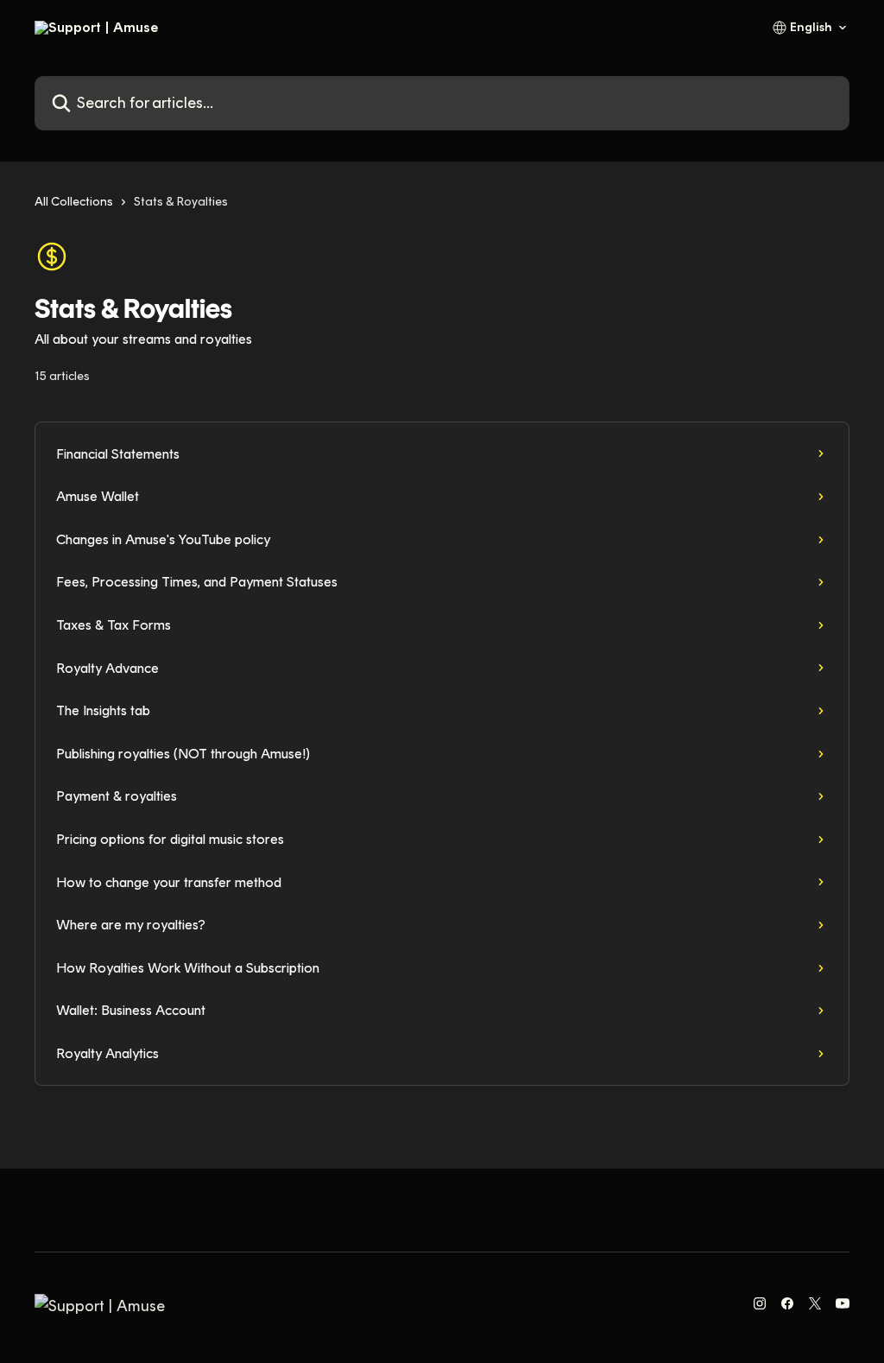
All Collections (74, 201)
